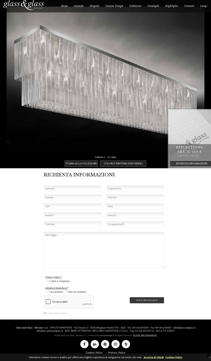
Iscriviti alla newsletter (145, 335)
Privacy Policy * (53, 277)
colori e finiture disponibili (123, 163)
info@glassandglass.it (184, 327)
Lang (203, 5)
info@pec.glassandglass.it (50, 331)
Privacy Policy (116, 352)
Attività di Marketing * (57, 288)
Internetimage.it (107, 335)
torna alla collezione (81, 163)
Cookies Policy (173, 357)
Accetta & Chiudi (154, 357)
